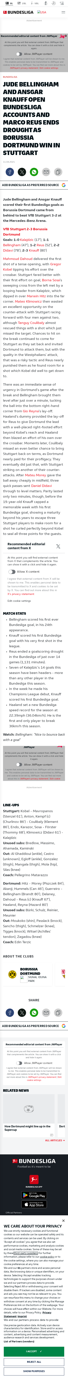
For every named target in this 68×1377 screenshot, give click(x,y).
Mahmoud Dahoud (17, 259)
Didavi (8, 251)
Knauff (34, 251)
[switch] (19, 54)
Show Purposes (34, 1371)
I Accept (31, 1351)
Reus (40, 245)
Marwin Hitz (36, 296)
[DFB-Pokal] (45, 3)
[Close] (63, 1220)
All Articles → (55, 1140)
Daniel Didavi (41, 486)
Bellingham (12, 245)
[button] (63, 12)
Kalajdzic (27, 240)
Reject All (34, 1362)
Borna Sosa (51, 280)
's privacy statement (24, 68)
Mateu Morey (35, 475)
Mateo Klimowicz (28, 302)
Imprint (22, 1316)
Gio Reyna (31, 411)
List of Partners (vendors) (19, 1341)
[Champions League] (54, 3)
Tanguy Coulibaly (31, 323)
